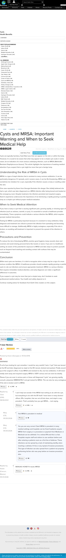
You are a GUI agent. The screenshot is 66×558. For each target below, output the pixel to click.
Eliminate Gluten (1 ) (7, 91)
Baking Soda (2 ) (6, 66)
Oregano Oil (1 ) (5, 103)
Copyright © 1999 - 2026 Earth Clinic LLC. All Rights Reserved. (33, 548)
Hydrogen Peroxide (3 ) (8, 54)
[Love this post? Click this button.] (28, 418)
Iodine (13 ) (4, 48)
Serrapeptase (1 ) (6, 107)
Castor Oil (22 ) (5, 46)
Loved (24, 339)
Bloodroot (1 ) (5, 68)
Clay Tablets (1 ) (5, 74)
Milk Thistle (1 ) (5, 99)
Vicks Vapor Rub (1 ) (7, 117)
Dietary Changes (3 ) (7, 84)
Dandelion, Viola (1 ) (7, 82)
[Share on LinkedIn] (6, 149)
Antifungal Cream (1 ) (7, 62)
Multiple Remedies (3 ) (7, 52)
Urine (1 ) (4, 115)
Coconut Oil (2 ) (5, 76)
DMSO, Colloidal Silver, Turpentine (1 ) (11, 87)
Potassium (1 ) (5, 105)
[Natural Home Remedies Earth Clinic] (3, 2)
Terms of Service (53, 541)
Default (10, 339)
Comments (40, 153)
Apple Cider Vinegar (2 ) (8, 64)
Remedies (5, 7)
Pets (22, 7)
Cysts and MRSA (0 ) (7, 80)
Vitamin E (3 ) (5, 119)
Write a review (26, 349)
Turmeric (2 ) (5, 113)
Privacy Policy (29, 544)
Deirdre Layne (41, 149)
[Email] (8, 149)
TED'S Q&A (4, 125)
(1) (3, 348)
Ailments (15, 7)
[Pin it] (4, 149)
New (17, 339)
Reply (3, 386)
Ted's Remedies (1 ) (6, 111)
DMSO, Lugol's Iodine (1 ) (8, 89)
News (37, 7)
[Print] (10, 149)
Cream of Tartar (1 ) (6, 78)
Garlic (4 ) (4, 50)
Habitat (30, 7)
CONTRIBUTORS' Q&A (7, 123)
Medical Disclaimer (44, 541)
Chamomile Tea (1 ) (6, 72)
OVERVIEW (3, 37)
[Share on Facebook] (1, 149)
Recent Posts (47, 7)
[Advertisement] (33, 305)
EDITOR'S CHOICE (5, 41)
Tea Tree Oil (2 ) (6, 109)
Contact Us (58, 7)
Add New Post (14, 4)
